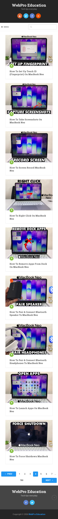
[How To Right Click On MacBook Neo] (29, 194)
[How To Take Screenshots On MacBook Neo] (29, 98)
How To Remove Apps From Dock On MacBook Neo (28, 265)
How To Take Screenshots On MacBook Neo (26, 121)
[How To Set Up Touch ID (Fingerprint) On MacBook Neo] (29, 50)
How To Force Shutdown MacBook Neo (29, 458)
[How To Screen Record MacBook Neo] (29, 146)
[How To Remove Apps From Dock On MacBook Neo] (29, 242)
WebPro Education (29, 5)
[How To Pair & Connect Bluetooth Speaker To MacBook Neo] (29, 291)
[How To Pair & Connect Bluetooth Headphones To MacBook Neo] (29, 339)
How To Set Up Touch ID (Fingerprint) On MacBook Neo (27, 73)
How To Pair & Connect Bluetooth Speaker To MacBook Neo (28, 313)
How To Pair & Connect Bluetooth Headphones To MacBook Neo (28, 362)
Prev (9, 474)
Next (48, 480)
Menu (6, 27)
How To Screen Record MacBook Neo (27, 169)
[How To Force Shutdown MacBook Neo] (29, 435)
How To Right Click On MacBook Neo (28, 217)
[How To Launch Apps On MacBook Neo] (29, 387)
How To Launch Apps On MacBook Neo (29, 410)
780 (21, 480)
